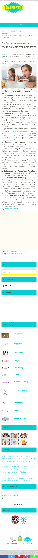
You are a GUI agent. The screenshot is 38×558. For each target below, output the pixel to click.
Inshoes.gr (18, 374)
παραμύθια (21, 478)
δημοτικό (4, 466)
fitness (10, 456)
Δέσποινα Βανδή (18, 458)
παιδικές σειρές (18, 476)
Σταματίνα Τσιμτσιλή (10, 461)
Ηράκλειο (28, 458)
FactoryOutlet (19, 352)
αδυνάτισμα (10, 464)
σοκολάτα (27, 478)
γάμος (34, 464)
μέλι (14, 133)
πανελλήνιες (9, 478)
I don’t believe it (20, 390)
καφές (8, 469)
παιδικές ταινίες (26, 476)
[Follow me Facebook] (3, 286)
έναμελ (17, 410)
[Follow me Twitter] (6, 286)
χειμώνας (28, 480)
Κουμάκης (18, 334)
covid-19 (5, 456)
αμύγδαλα (32, 153)
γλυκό (23, 180)
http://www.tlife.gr (12, 209)
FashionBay (18, 368)
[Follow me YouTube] (9, 286)
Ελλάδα (5, 115)
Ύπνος (32, 456)
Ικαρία (4, 182)
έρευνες (4, 464)
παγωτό (16, 472)
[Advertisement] (19, 230)
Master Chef (15, 456)
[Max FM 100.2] (15, 523)
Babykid (17, 361)
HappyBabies (19, 343)
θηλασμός (25, 466)
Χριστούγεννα (25, 461)
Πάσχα (4, 461)
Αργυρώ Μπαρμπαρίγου (8, 458)
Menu (21, 25)
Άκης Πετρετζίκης (26, 456)
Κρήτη (27, 195)
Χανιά (16, 461)
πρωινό (6, 54)
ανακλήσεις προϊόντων (27, 464)
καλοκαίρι (5, 63)
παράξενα (15, 478)
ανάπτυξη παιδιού (18, 464)
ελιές (22, 133)
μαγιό (24, 469)
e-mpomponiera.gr (21, 382)
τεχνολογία (5, 480)
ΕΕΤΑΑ (23, 458)
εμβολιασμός (18, 466)
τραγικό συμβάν (20, 480)
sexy (19, 456)
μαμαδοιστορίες (8, 472)
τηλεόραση (11, 481)
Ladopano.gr (19, 403)
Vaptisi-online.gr (20, 418)
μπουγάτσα (32, 144)
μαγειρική (19, 469)
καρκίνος (4, 469)
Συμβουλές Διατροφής (19, 251)
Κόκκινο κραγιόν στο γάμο (12, 495)
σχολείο (33, 478)
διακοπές (11, 466)
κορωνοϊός (13, 469)
